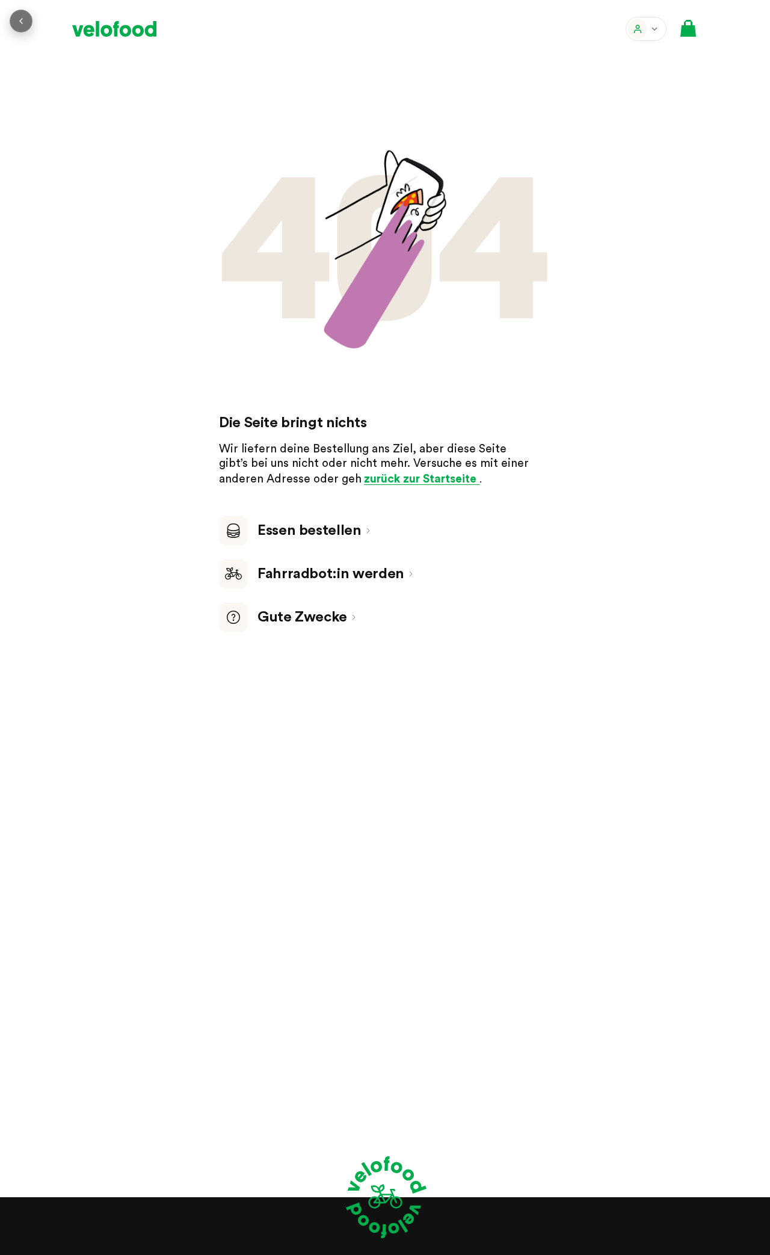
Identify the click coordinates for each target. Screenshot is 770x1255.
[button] (646, 29)
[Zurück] (21, 21)
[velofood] (114, 29)
